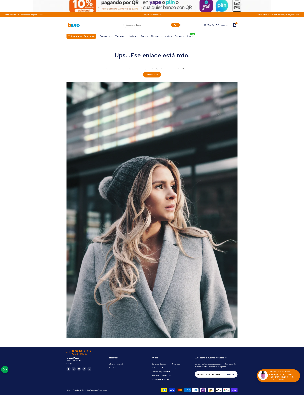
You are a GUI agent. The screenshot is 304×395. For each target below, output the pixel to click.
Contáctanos (114, 368)
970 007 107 (81, 351)
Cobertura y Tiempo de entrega (164, 368)
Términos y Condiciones (161, 375)
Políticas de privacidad (161, 372)
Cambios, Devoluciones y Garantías (166, 364)
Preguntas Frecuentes (160, 379)
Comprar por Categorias (82, 36)
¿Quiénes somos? (116, 364)
